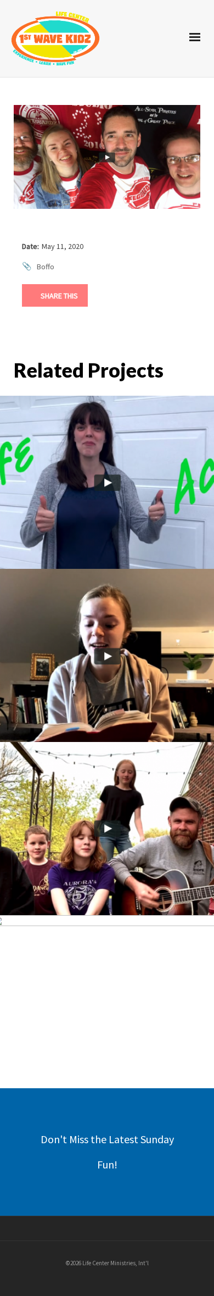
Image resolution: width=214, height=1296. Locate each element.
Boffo (45, 267)
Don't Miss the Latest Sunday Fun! (107, 1151)
